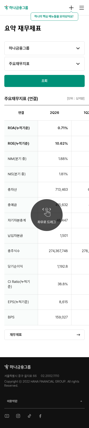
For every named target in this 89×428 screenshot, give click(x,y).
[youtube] (7, 416)
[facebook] (40, 416)
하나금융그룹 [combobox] (19, 48)
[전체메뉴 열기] (82, 8)
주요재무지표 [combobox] (19, 63)
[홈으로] (17, 367)
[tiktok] (29, 416)
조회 (44, 81)
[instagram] (18, 416)
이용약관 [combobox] (12, 401)
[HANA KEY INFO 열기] (71, 8)
